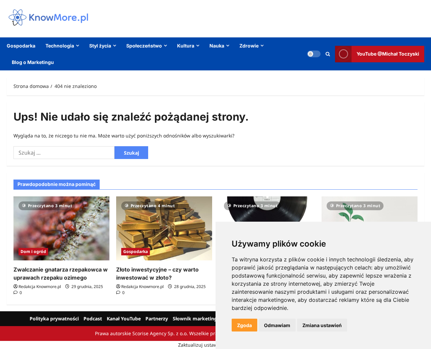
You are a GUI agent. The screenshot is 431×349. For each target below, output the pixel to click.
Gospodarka (21, 46)
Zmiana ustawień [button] (322, 325)
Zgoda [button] (244, 325)
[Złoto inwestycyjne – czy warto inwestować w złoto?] (164, 228)
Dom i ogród (33, 251)
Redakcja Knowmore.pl (40, 286)
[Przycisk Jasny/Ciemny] (314, 54)
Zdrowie (249, 46)
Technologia (59, 46)
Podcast (93, 318)
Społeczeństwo (144, 46)
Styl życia (100, 46)
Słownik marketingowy (200, 318)
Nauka (216, 46)
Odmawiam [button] (277, 325)
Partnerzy (156, 318)
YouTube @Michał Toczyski (388, 54)
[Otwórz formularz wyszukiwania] (328, 53)
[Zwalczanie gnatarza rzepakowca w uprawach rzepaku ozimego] (61, 228)
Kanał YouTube (124, 318)
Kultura (185, 46)
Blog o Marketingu (33, 62)
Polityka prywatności (54, 318)
